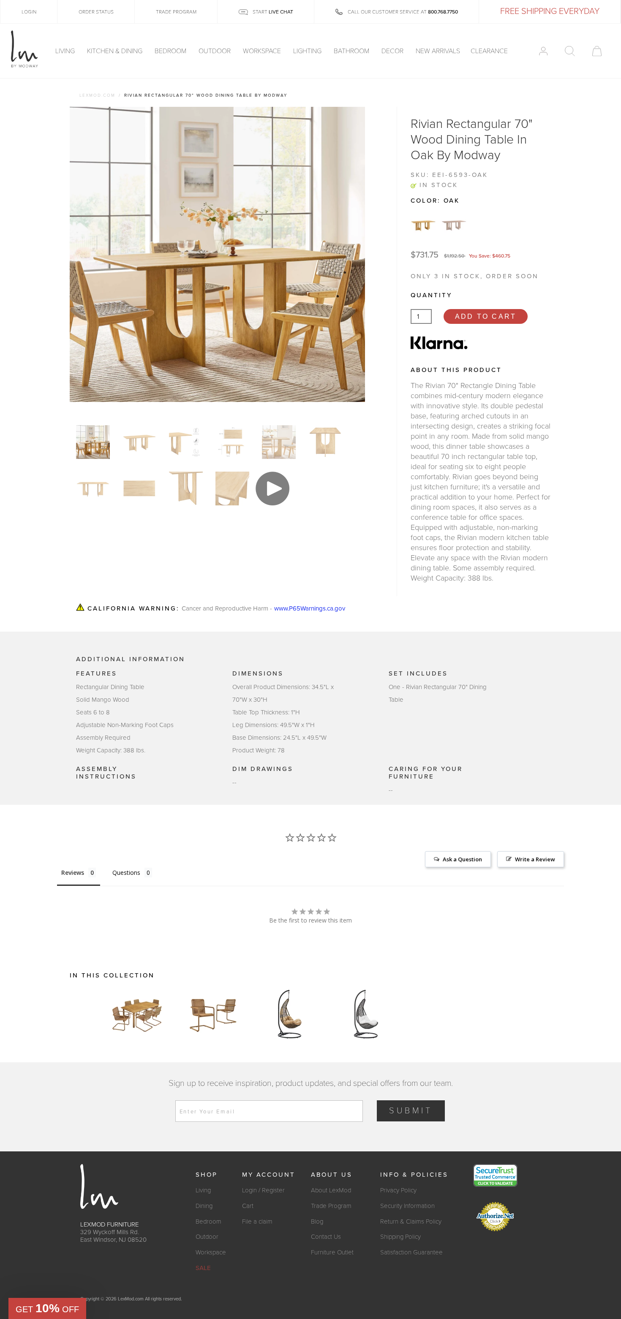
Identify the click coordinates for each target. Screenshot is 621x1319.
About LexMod (331, 1190)
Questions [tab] (126, 872)
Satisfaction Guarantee (411, 1252)
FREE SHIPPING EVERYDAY (549, 11)
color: (435, 200)
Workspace (263, 51)
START (272, 12)
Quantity (431, 295)
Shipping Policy (400, 1236)
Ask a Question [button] (462, 859)
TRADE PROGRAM (176, 12)
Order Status (96, 12)
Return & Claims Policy (410, 1221)
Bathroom (352, 51)
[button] (47, 1308)
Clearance (489, 51)
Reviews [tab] (72, 872)
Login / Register (263, 1190)
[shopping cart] (596, 51)
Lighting (308, 51)
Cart (247, 1206)
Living (65, 51)
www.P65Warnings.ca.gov (309, 608)
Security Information (407, 1206)
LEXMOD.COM (97, 95)
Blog (317, 1221)
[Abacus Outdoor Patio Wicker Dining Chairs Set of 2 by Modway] (213, 1014)
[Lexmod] (24, 49)
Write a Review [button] (535, 859)
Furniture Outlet (332, 1252)
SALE (203, 1268)
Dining (204, 1206)
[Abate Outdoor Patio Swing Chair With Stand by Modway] (289, 1014)
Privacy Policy (398, 1190)
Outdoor (215, 51)
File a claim (257, 1221)
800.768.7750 (443, 12)
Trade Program (331, 1206)
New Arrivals (438, 51)
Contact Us (326, 1236)
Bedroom (171, 51)
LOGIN (29, 12)
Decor (393, 51)
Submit (411, 1111)
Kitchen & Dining (115, 51)
